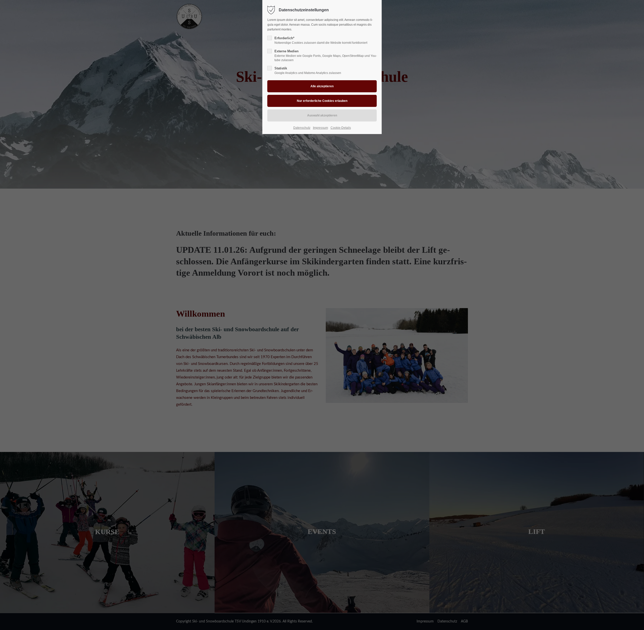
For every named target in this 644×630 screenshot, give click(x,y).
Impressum (320, 128)
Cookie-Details (341, 128)
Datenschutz (301, 128)
